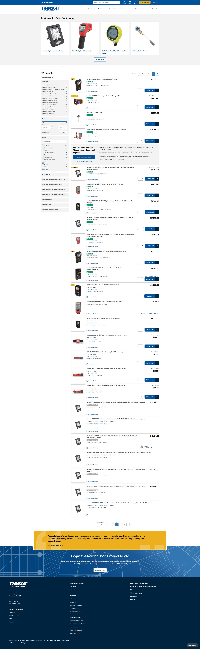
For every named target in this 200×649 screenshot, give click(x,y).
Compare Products (93, 91)
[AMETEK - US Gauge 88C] (78, 119)
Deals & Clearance (75, 633)
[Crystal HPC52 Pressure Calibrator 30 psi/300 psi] (78, 85)
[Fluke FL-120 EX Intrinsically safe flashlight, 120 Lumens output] (78, 391)
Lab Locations (73, 590)
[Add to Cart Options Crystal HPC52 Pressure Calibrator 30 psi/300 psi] (157, 90)
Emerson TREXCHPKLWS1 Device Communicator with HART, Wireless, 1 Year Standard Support (110, 168)
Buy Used (149, 447)
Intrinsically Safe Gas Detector (54, 94)
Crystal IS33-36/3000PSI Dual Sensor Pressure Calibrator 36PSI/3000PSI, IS (104, 269)
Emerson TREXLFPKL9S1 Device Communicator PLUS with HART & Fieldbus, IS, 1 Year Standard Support (119, 503)
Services (90, 9)
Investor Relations (14, 616)
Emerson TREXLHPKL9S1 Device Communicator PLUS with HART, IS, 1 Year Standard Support (110, 218)
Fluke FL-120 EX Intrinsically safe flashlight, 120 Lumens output (106, 385)
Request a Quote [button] (100, 570)
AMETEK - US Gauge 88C (94, 113)
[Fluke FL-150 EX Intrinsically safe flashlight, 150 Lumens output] (78, 375)
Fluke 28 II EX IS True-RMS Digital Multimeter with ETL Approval (106, 129)
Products (112, 9)
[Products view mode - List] (153, 74)
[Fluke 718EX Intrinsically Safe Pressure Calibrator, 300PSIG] (78, 190)
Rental (156, 276)
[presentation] (52, 75)
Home (42, 67)
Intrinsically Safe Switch (140, 51)
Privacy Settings (74, 608)
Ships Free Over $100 (92, 83)
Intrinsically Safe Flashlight (54, 111)
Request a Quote (144, 2)
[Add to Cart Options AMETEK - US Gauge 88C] (157, 124)
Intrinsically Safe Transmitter (54, 107)
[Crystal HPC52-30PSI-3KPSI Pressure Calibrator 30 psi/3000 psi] (78, 257)
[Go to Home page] (51, 9)
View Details (149, 296)
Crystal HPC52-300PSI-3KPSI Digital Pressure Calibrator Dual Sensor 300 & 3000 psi (110, 202)
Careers (11, 622)
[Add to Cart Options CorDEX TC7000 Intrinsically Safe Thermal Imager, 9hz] (157, 107)
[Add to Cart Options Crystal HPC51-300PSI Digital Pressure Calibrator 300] (157, 330)
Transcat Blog (73, 602)
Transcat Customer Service (101, 421)
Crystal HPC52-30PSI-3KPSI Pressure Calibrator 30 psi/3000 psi (106, 251)
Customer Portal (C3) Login (77, 621)
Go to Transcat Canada (76, 611)
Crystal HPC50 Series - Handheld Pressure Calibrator (103, 285)
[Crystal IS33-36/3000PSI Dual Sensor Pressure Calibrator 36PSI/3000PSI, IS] (78, 274)
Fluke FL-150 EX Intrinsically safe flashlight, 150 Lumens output (106, 369)
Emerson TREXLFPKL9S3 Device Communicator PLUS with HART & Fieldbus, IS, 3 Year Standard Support (116, 487)
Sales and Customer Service (77, 624)
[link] (113, 524)
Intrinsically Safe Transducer (54, 105)
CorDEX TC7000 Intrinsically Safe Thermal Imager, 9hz (103, 96)
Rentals (122, 9)
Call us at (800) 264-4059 (84, 161)
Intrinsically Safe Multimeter (54, 96)
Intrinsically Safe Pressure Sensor (54, 103)
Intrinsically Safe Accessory (54, 114)
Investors (144, 9)
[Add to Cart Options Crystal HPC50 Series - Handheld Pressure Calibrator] (157, 296)
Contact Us (155, 9)
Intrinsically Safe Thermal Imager (54, 98)
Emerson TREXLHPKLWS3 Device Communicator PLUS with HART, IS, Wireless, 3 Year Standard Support (112, 437)
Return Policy (73, 627)
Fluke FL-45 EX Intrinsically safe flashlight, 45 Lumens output (105, 352)
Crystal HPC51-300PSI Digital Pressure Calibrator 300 (103, 318)
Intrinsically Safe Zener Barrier (54, 100)
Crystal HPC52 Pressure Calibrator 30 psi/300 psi (102, 79)
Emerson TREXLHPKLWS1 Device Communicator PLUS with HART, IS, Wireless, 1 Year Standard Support (119, 452)
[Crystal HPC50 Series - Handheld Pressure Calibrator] (78, 291)
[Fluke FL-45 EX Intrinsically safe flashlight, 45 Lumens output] (78, 358)
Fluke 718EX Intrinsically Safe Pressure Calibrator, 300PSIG (105, 184)
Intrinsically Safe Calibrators (54, 109)
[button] (156, 2)
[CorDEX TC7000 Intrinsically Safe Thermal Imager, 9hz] (78, 102)
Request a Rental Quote (84, 157)
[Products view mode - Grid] (157, 74)
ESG (10, 619)
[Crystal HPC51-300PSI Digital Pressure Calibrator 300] (78, 324)
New (150, 313)
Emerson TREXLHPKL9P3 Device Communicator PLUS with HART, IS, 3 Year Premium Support (116, 419)
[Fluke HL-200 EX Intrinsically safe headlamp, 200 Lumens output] (78, 341)
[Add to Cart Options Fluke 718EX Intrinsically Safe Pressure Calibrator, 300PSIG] (157, 195)
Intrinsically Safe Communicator (53, 51)
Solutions (101, 9)
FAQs (71, 599)
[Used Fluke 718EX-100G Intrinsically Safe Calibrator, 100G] (78, 308)
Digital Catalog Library (76, 630)
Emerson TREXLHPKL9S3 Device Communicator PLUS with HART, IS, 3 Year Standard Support (116, 402)
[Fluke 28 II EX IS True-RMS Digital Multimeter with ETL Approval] (78, 135)
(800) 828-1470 (13, 601)
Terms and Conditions (76, 605)
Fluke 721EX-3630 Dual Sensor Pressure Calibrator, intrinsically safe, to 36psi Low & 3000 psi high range (110, 235)
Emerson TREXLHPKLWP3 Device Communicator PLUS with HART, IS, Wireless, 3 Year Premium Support (116, 470)
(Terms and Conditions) (35, 640)
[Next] (131, 524)
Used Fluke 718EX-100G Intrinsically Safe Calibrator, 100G (104, 301)
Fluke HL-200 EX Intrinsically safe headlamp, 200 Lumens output (107, 335)
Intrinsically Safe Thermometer (82, 51)
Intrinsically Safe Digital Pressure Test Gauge (114, 52)
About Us (134, 9)
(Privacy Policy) (65, 640)
